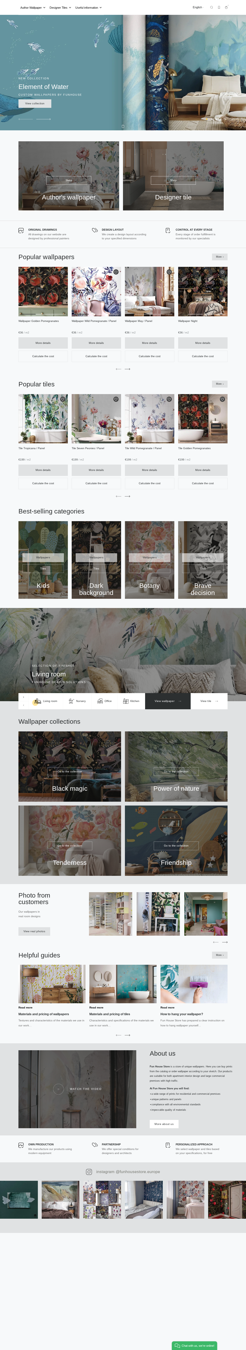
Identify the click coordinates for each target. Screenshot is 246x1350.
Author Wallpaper (31, 7)
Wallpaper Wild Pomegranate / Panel (94, 321)
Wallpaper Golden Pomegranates (38, 321)
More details (43, 343)
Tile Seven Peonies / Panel (88, 448)
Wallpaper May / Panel (138, 321)
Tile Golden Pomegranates (194, 448)
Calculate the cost (43, 356)
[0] (226, 7)
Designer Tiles (58, 7)
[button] (25, 119)
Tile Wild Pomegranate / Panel (143, 448)
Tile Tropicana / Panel (31, 448)
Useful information (86, 7)
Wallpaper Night (187, 321)
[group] (46, 701)
